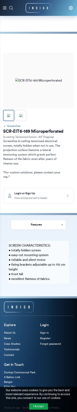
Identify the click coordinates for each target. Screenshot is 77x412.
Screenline (14, 126)
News (7, 338)
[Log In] (71, 8)
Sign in (44, 332)
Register (45, 338)
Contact (9, 355)
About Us (9, 332)
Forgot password (50, 344)
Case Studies (12, 344)
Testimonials (12, 349)
